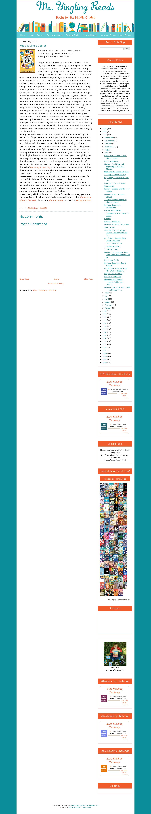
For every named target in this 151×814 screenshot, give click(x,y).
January (108, 308)
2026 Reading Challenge (114, 383)
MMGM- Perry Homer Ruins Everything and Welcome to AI (117, 254)
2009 (105, 353)
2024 (105, 135)
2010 (105, 350)
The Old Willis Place (113, 243)
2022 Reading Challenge (114, 760)
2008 (105, 356)
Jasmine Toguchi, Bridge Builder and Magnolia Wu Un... (115, 232)
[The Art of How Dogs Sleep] (103, 579)
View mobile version (56, 283)
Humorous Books (108, 35)
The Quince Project (112, 246)
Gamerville (109, 186)
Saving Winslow (83, 200)
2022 (105, 314)
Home (23, 35)
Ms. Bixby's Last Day (40, 167)
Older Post (88, 279)
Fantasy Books (72, 35)
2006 (105, 362)
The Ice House (56, 200)
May (107, 296)
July (107, 153)
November (109, 141)
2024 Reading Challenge (114, 690)
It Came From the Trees (114, 183)
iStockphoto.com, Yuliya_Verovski (80, 807)
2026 (105, 129)
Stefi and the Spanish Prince (116, 172)
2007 (105, 359)
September (110, 147)
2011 (105, 347)
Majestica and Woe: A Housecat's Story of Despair (113, 282)
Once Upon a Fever (112, 210)
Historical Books (89, 35)
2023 (105, 311)
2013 (105, 341)
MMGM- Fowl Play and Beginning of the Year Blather (114, 166)
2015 (105, 335)
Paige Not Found (111, 161)
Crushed (107, 219)
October (108, 144)
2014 (105, 338)
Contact (40, 35)
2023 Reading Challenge (114, 725)
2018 (105, 326)
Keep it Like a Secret (113, 274)
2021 (105, 317)
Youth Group (109, 227)
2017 (105, 329)
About (31, 35)
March (108, 302)
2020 (105, 320)
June (107, 293)
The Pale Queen (111, 249)
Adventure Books (55, 35)
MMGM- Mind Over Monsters (116, 224)
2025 (105, 132)
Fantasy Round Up (112, 222)
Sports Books (124, 35)
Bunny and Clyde (111, 260)
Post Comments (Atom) (44, 290)
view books (125, 398)
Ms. (109, 389)
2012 (105, 344)
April (107, 299)
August (108, 150)
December (109, 138)
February (109, 305)
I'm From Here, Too (112, 277)
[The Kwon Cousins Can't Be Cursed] (107, 573)
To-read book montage (115, 479)
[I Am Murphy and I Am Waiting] (126, 511)
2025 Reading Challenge (114, 418)
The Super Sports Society (115, 175)
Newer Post (24, 279)
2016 (105, 332)
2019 (105, 323)
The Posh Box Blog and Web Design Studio (84, 805)
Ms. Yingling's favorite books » (118, 600)
